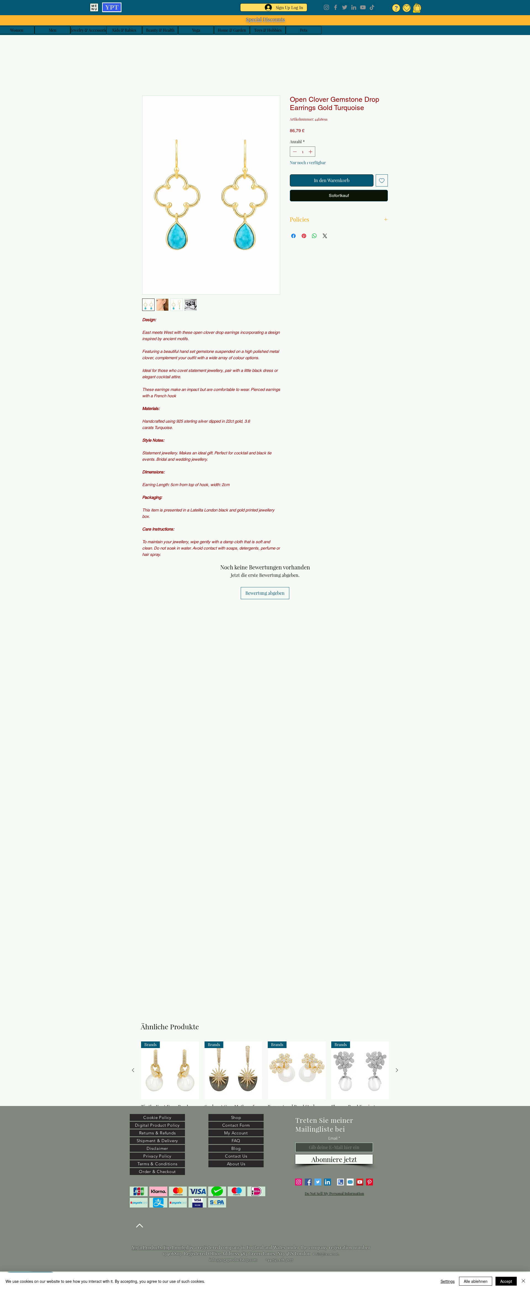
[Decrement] (294, 153)
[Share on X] (325, 237)
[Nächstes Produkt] (397, 1070)
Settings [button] (448, 1281)
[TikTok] (372, 7)
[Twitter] (344, 7)
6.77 (290, 1259)
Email (333, 1138)
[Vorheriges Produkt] (133, 1070)
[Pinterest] (369, 1182)
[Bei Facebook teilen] (293, 237)
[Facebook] (335, 7)
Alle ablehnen (475, 1281)
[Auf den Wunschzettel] (382, 181)
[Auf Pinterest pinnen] (304, 237)
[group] (265, 1082)
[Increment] (311, 153)
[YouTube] (362, 7)
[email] (350, 1182)
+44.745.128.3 (276, 1259)
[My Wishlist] (406, 8)
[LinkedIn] (353, 7)
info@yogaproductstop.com (233, 1259)
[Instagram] (326, 7)
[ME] (94, 7)
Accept (506, 1281)
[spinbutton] (303, 153)
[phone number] (340, 1182)
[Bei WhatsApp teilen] (314, 237)
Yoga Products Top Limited (160, 1247)
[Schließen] (523, 1281)
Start (147, 76)
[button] (417, 7)
